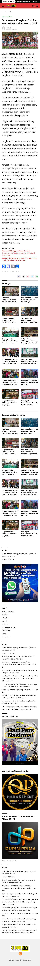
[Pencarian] (37, 6)
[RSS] (20, 954)
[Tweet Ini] (23, 276)
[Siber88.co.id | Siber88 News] (10, 6)
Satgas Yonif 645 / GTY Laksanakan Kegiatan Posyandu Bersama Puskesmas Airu (10, 382)
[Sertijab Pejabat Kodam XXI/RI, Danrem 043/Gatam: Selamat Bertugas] (29, 352)
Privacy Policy (6, 630)
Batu (3, 16)
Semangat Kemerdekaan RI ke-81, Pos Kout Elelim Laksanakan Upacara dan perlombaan (29, 403)
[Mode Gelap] (33, 6)
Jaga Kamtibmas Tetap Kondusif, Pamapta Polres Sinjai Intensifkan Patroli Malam (19, 259)
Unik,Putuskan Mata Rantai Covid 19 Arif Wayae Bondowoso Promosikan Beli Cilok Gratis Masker (16, 663)
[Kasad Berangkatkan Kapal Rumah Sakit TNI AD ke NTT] (29, 373)
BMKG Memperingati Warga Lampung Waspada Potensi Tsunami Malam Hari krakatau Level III (19, 707)
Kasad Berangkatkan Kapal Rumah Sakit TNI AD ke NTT (29, 382)
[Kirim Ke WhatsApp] (36, 276)
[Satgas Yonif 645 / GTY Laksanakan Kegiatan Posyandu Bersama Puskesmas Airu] (10, 373)
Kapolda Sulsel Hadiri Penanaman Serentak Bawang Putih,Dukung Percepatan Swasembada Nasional (10, 362)
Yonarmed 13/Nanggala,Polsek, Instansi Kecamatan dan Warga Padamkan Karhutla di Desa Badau (18, 253)
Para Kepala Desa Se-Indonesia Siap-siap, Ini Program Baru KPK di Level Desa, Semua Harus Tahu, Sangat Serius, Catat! (20, 678)
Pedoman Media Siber (9, 627)
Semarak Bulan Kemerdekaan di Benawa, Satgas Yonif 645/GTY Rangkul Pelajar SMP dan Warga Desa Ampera (29, 320)
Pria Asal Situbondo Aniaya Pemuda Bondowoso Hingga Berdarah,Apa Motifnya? (19, 696)
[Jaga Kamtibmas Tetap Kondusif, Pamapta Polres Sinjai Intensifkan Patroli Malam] (29, 291)
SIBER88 (8, 27)
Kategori (4, 621)
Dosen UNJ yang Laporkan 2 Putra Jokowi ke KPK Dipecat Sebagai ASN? (19, 671)
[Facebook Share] (19, 276)
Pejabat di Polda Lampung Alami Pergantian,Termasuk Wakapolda (19, 554)
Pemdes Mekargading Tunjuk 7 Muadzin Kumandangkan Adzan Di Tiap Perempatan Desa (19, 685)
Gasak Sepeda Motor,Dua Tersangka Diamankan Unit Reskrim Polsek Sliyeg (18, 657)
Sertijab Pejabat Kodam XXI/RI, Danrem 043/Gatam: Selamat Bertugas (29, 362)
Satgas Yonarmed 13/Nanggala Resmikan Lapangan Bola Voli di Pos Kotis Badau (29, 341)
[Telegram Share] (32, 276)
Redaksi (4, 559)
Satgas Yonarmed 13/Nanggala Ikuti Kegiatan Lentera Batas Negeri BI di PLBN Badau (10, 320)
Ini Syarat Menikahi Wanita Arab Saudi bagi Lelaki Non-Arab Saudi (19, 702)
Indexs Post (5, 618)
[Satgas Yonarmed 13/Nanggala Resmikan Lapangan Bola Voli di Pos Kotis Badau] (29, 332)
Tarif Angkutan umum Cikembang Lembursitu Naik (17, 689)
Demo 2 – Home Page (8, 611)
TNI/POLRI (9, 16)
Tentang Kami (6, 637)
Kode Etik (5, 624)
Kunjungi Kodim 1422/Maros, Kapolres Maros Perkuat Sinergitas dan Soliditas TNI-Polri (9, 341)
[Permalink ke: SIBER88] (3, 28)
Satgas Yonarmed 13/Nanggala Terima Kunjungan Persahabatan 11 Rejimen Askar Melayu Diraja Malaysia (10, 403)
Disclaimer (5, 615)
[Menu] (3, 6)
